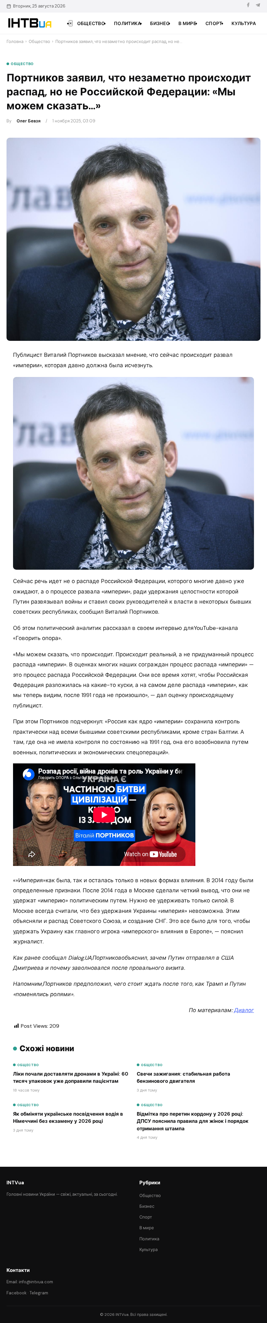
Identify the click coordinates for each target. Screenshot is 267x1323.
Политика (127, 23)
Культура (244, 23)
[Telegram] (257, 6)
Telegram (39, 1293)
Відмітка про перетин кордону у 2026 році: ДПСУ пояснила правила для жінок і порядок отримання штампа (192, 1121)
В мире (187, 23)
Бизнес (159, 23)
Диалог (244, 1010)
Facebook (17, 1293)
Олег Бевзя (28, 121)
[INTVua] (29, 23)
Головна (15, 41)
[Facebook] (248, 6)
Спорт (213, 23)
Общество (91, 23)
